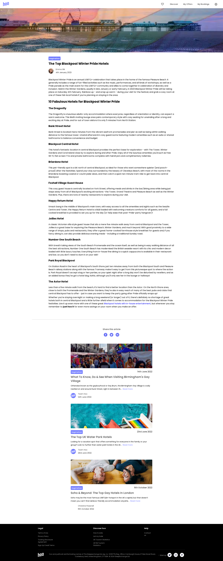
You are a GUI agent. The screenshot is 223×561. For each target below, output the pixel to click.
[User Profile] (216, 4)
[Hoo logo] (6, 4)
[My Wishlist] (163, 4)
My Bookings (203, 4)
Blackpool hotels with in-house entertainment (127, 303)
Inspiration (54, 58)
